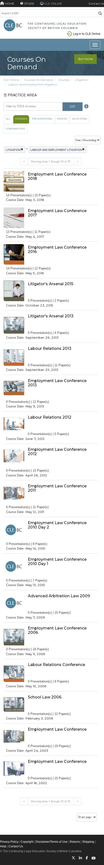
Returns (75, 841)
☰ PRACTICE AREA (20, 94)
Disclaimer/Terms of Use (51, 841)
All (8, 118)
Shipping (88, 841)
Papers (62, 118)
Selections (79, 118)
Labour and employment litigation (32, 84)
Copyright (27, 841)
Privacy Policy (9, 841)
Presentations (42, 118)
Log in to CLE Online (86, 33)
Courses (64, 80)
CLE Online (11, 80)
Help (3, 846)
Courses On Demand (38, 80)
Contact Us (96, 3)
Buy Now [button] (85, 59)
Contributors (15, 128)
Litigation (81, 80)
